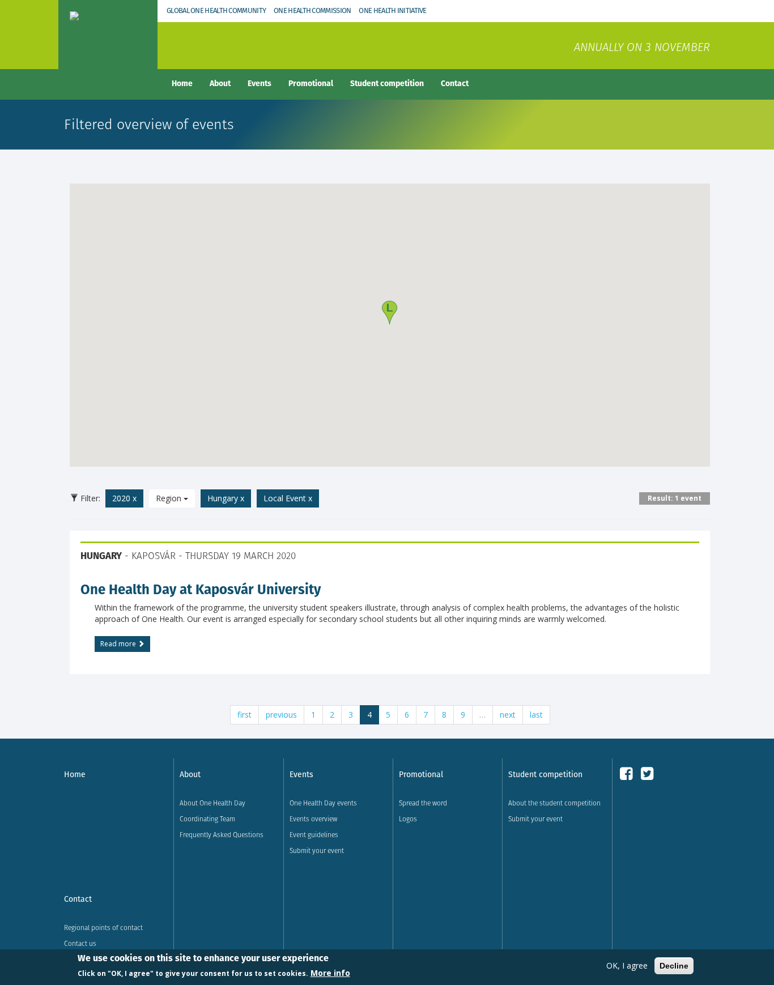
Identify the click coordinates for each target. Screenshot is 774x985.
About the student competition (554, 803)
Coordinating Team (207, 819)
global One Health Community (216, 10)
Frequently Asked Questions (221, 834)
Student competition (387, 83)
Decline (674, 965)
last (536, 714)
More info (330, 972)
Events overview (313, 819)
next (508, 714)
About (220, 83)
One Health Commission (312, 10)
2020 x (124, 498)
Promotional (310, 83)
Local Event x (287, 498)
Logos (408, 819)
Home (182, 83)
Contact (455, 83)
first (244, 714)
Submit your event (317, 850)
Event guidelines (314, 834)
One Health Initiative (392, 10)
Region (170, 498)
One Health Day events (323, 803)
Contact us (80, 943)
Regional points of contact (103, 927)
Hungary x (225, 498)
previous (281, 714)
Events (259, 83)
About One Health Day (212, 803)
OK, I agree (627, 965)
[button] (389, 313)
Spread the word (423, 803)
